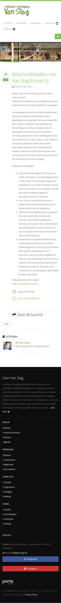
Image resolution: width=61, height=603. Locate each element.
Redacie (7, 437)
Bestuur (7, 455)
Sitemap (7, 523)
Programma (9, 487)
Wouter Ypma (26, 86)
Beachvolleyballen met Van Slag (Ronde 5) (34, 77)
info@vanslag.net (19, 552)
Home (5, 46)
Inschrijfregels (10, 514)
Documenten (9, 469)
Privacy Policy (31, 594)
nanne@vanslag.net (28, 283)
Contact (7, 509)
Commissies (9, 459)
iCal (6, 324)
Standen (7, 482)
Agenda (15, 46)
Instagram (36, 23)
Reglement (8, 464)
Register (9, 29)
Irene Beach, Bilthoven (29, 298)
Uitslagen (8, 491)
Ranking (7, 496)
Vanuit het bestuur (12, 432)
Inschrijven (50, 23)
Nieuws (7, 428)
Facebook (22, 23)
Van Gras (8, 23)
